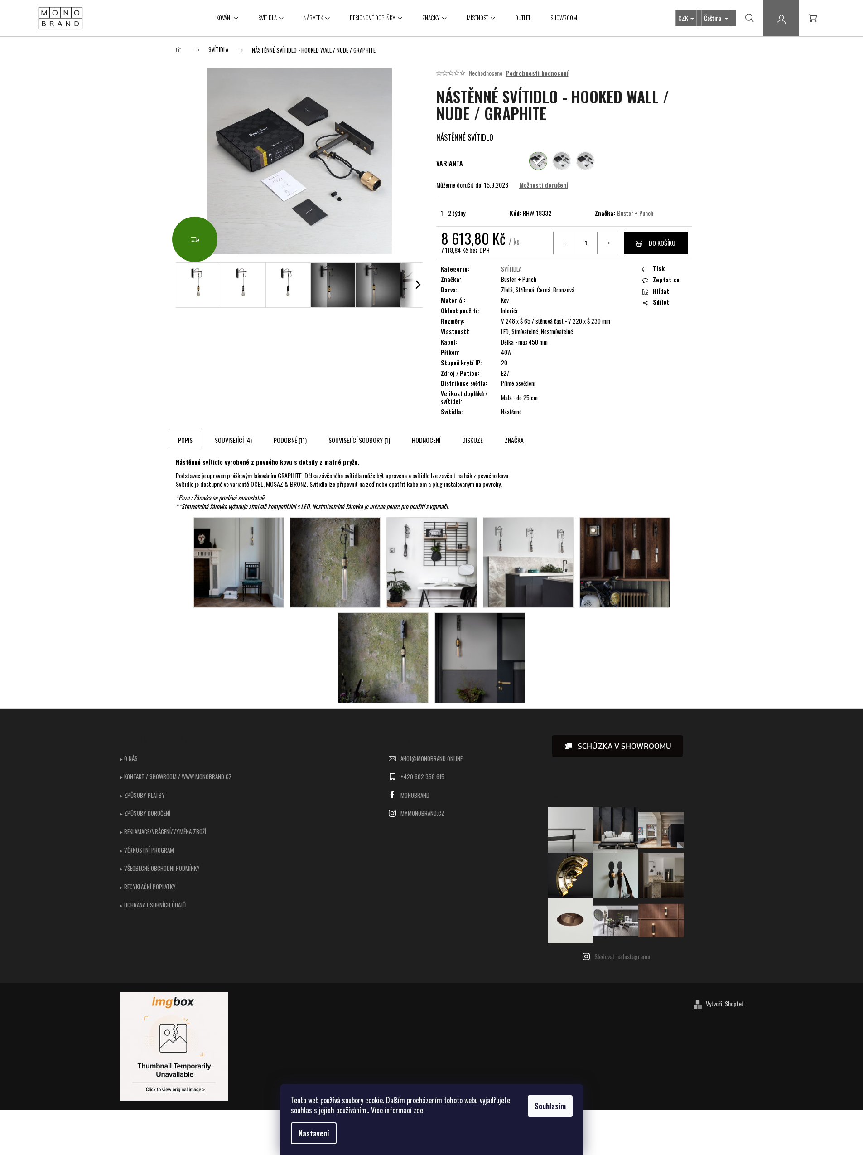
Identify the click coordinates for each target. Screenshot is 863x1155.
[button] (617, 746)
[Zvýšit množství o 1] (608, 243)
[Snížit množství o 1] (564, 243)
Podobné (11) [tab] (290, 440)
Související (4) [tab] (233, 440)
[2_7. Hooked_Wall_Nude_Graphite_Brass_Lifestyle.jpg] (239, 561)
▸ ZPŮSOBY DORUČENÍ (145, 813)
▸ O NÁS (129, 758)
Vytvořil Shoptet (725, 1003)
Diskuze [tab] (472, 440)
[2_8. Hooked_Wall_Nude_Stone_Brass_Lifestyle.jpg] (383, 656)
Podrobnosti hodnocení (537, 73)
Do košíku (662, 243)
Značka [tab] (514, 440)
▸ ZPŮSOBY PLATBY (142, 795)
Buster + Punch (635, 213)
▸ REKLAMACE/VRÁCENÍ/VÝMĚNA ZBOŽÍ (163, 831)
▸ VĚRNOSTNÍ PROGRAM (147, 849)
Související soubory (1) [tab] (359, 440)
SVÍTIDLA (511, 268)
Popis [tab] (185, 440)
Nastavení (314, 1133)
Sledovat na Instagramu (622, 956)
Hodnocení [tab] (426, 440)
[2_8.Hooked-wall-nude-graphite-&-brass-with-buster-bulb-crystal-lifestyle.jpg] (480, 656)
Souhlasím (550, 1106)
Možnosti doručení (543, 184)
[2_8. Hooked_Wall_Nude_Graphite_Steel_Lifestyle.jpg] (625, 561)
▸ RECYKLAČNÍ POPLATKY (148, 886)
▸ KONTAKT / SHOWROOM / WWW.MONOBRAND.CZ (176, 776)
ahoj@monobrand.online (431, 758)
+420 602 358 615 (422, 776)
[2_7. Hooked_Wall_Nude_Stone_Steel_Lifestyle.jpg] (528, 561)
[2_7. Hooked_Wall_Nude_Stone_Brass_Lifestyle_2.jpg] (335, 561)
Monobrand (414, 795)
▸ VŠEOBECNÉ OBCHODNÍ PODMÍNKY (160, 868)
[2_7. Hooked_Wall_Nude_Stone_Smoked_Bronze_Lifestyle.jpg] (432, 561)
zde (418, 1110)
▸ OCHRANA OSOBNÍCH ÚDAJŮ (153, 904)
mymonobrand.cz (422, 813)
